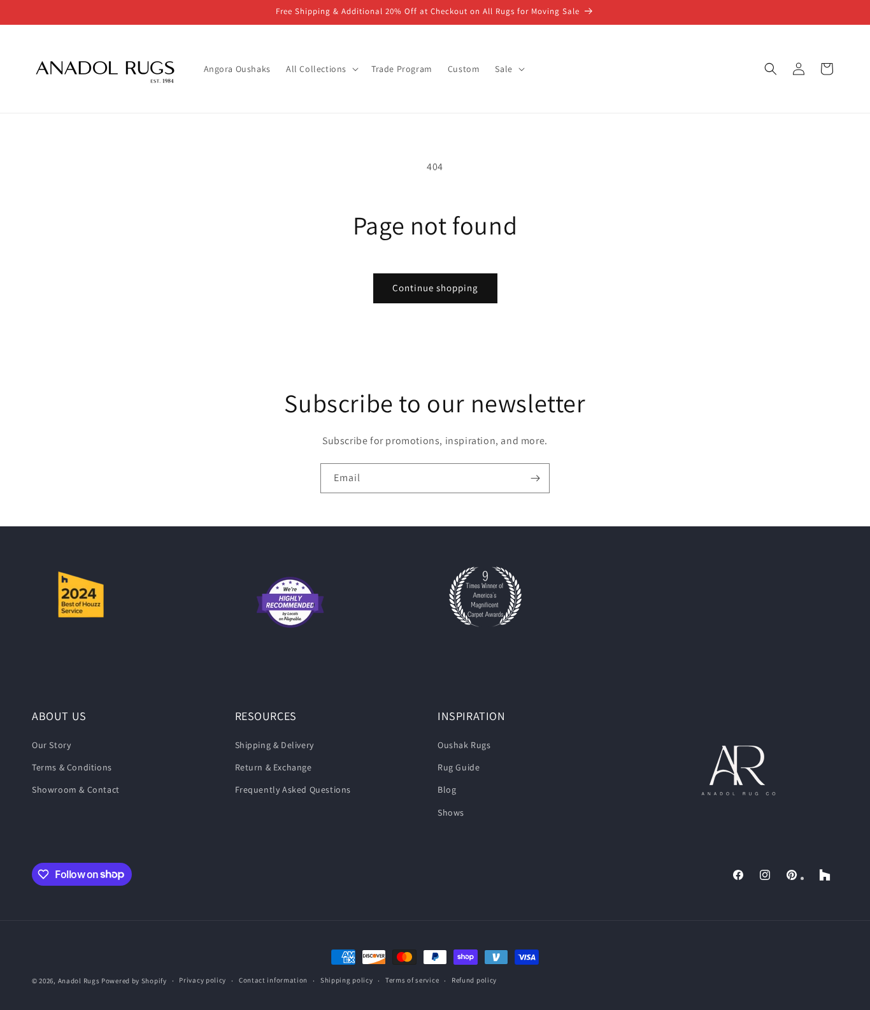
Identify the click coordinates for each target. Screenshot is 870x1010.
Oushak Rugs (464, 745)
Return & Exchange (273, 767)
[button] (321, 68)
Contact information (273, 980)
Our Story (51, 745)
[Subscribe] (535, 478)
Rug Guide (459, 767)
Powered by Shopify (134, 980)
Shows (451, 812)
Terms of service (412, 980)
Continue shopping (435, 288)
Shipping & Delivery (274, 745)
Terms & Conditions (72, 767)
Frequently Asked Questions (293, 789)
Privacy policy (202, 980)
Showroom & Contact (76, 789)
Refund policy (474, 980)
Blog (447, 789)
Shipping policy (346, 980)
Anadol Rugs (79, 980)
